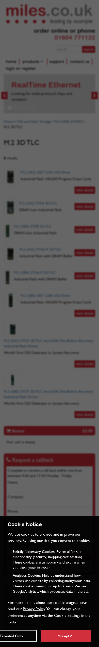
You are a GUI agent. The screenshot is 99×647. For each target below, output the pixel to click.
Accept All (66, 636)
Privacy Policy (34, 608)
